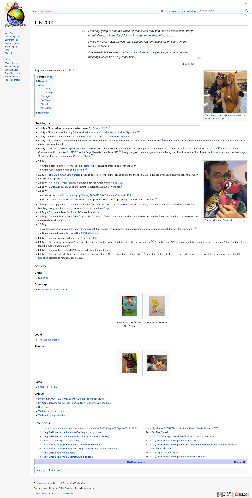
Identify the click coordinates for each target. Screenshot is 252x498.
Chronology (53, 470)
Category (40, 470)
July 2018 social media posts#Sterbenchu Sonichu (179, 456)
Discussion (45, 11)
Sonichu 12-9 (100, 128)
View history (190, 11)
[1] (109, 127)
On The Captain (160, 432)
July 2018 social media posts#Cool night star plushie (72, 432)
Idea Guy (117, 182)
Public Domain (65, 488)
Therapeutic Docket (76, 165)
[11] (172, 204)
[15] (143, 253)
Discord (8, 53)
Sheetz (133, 242)
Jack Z (142, 199)
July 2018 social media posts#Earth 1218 (174, 440)
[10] (155, 198)
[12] (68, 219)
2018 (71, 70)
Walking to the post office (51, 415)
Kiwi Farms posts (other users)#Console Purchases (72, 444)
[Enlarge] (245, 115)
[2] (138, 131)
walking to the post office (97, 250)
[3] (161, 139)
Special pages (11, 70)
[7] (92, 155)
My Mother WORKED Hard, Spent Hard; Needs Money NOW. (71, 398)
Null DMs (43, 277)
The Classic (139, 140)
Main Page (10, 33)
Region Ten (89, 204)
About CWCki (55, 494)
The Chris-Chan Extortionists (64, 174)
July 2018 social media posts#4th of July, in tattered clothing (76, 436)
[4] (219, 147)
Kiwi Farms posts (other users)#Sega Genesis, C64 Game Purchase (81, 448)
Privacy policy (40, 494)
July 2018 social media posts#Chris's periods (68, 456)
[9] (122, 186)
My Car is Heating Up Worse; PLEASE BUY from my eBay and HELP (94, 195)
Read (163, 11)
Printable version (12, 73)
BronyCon (222, 118)
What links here (12, 63)
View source (175, 11)
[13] (194, 228)
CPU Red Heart (81, 156)
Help (7, 50)
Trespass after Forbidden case (114, 136)
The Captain (58, 199)
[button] (239, 462)
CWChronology (136, 462)
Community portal (13, 36)
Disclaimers (68, 494)
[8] (86, 169)
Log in (246, 3)
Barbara (53, 186)
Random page (11, 46)
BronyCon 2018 (88, 238)
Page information (13, 80)
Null (51, 182)
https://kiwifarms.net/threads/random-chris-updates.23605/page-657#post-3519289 (89, 428)
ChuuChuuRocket (103, 132)
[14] (152, 241)
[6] (120, 151)
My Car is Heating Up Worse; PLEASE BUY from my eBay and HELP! (75, 402)
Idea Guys (122, 204)
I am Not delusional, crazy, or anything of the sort (140, 35)
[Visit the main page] (15, 13)
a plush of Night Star (126, 132)
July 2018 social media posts (59, 452)
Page (34, 11)
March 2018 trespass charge (68, 148)
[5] (77, 151)
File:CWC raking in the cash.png (61, 440)
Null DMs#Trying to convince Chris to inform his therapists (183, 436)
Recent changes (12, 43)
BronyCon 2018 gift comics (84, 233)
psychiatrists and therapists (136, 52)
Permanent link (12, 76)
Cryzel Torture (67, 182)
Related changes (13, 66)
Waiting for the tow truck (51, 411)
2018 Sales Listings (48, 387)
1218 (88, 216)
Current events (11, 40)
